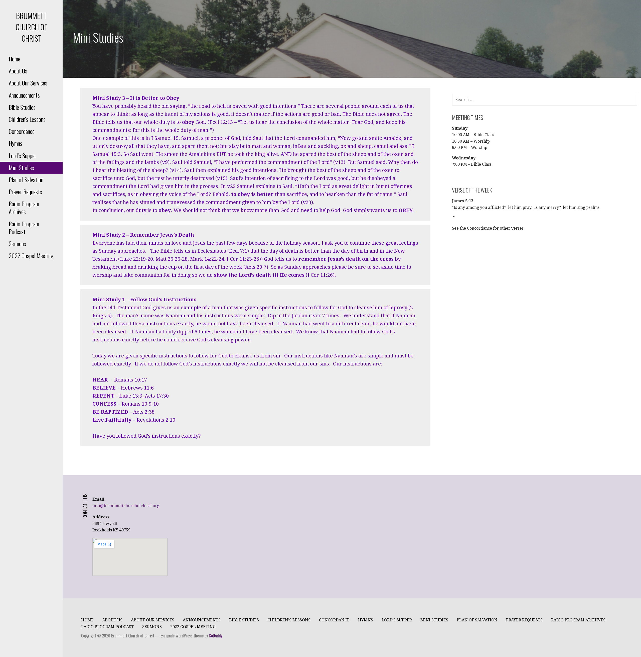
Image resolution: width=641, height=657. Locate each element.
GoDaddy (215, 636)
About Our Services (28, 82)
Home (14, 58)
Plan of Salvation (26, 179)
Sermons (17, 243)
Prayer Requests (25, 191)
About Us (18, 70)
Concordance (22, 131)
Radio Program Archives (24, 207)
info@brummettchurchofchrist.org (125, 505)
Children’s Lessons (27, 119)
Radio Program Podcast (24, 227)
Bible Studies (22, 107)
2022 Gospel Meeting (31, 255)
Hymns (15, 143)
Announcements (24, 95)
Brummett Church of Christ (31, 27)
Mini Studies (21, 167)
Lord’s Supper (22, 155)
